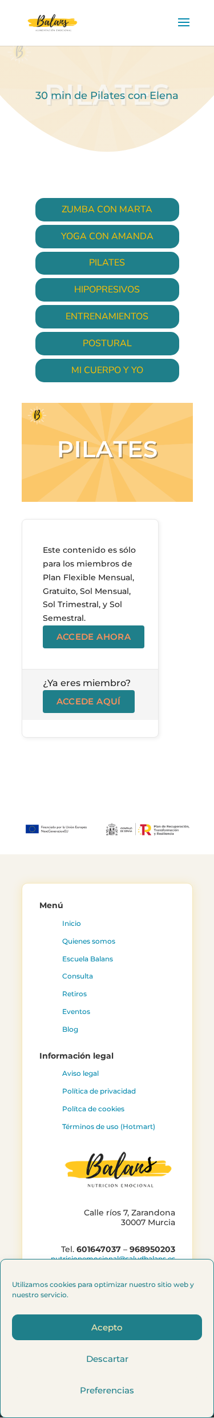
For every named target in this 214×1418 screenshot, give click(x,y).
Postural (107, 343)
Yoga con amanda (107, 236)
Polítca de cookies (93, 1108)
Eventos (76, 1011)
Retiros (74, 993)
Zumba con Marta (107, 209)
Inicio (71, 923)
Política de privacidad (99, 1091)
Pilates (107, 262)
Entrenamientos (107, 316)
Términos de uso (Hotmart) (108, 1126)
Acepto (107, 1327)
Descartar (107, 1358)
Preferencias (107, 1390)
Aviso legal (80, 1073)
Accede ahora (93, 636)
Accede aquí (88, 701)
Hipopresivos (107, 289)
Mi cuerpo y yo (107, 370)
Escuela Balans (87, 958)
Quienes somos (88, 941)
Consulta (77, 976)
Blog (70, 1029)
